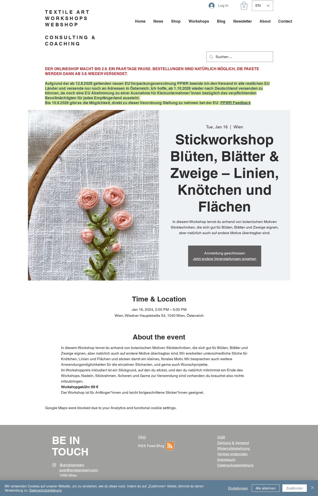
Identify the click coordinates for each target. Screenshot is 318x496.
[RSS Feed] (169, 446)
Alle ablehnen (266, 488)
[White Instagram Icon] (54, 465)
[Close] (312, 488)
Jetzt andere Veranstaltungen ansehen (224, 259)
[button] (244, 6)
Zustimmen (294, 488)
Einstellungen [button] (238, 488)
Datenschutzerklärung (45, 490)
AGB (221, 437)
